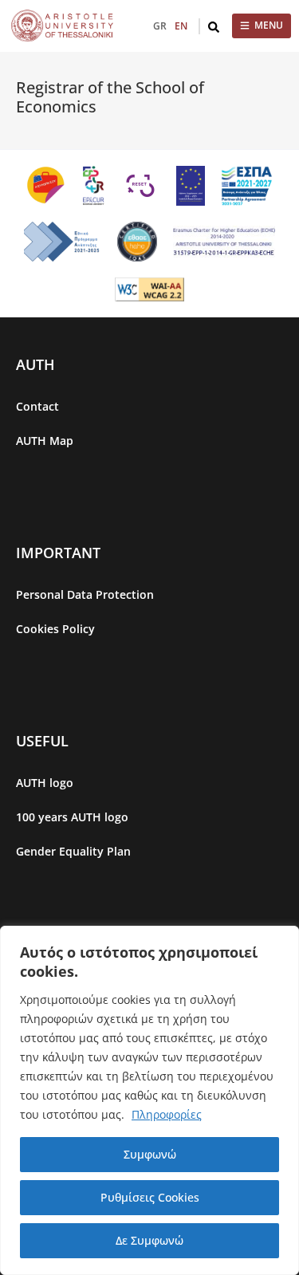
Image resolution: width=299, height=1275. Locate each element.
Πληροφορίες (167, 1114)
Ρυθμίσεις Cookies (149, 1197)
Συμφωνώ (150, 1154)
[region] (149, 1100)
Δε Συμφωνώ (149, 1240)
